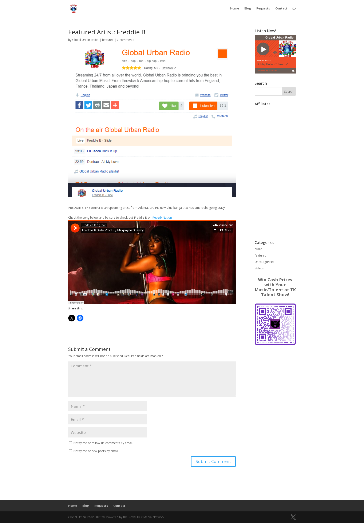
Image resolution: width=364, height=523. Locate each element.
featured (108, 40)
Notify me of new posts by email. (96, 451)
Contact (281, 8)
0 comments (125, 40)
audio (258, 249)
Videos (259, 268)
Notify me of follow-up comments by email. (103, 443)
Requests (263, 8)
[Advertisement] (275, 171)
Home (234, 8)
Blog (247, 8)
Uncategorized (264, 262)
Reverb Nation (162, 217)
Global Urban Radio (85, 40)
